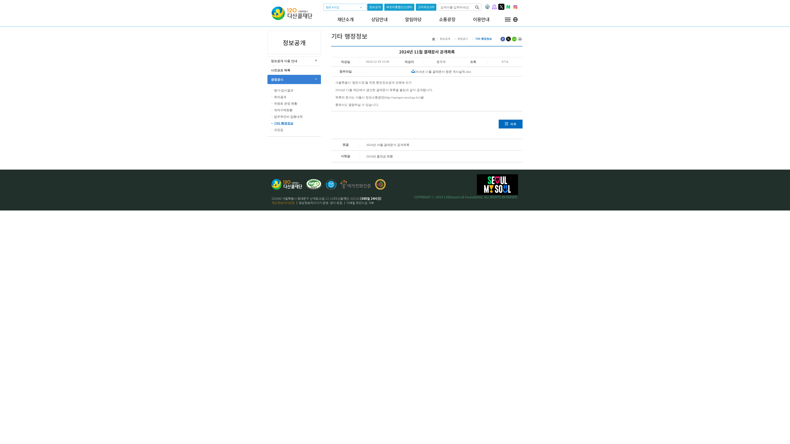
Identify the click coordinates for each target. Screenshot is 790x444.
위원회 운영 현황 (285, 103)
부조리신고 (399, 7)
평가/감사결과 (283, 90)
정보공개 (375, 7)
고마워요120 (426, 7)
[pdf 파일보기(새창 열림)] (314, 184)
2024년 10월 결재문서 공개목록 (387, 145)
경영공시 (277, 79)
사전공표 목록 (280, 70)
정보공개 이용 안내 (284, 61)
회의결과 (280, 97)
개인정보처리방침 (283, 203)
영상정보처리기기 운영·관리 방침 (320, 203)
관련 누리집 (332, 7)
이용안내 (481, 19)
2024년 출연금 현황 (379, 156)
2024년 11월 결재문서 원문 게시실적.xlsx (443, 71)
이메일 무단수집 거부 (360, 203)
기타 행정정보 (283, 123)
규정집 (278, 130)
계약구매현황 (283, 110)
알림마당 (413, 19)
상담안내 (379, 19)
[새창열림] (331, 184)
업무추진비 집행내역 (288, 116)
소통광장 (447, 19)
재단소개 (345, 19)
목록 (513, 124)
